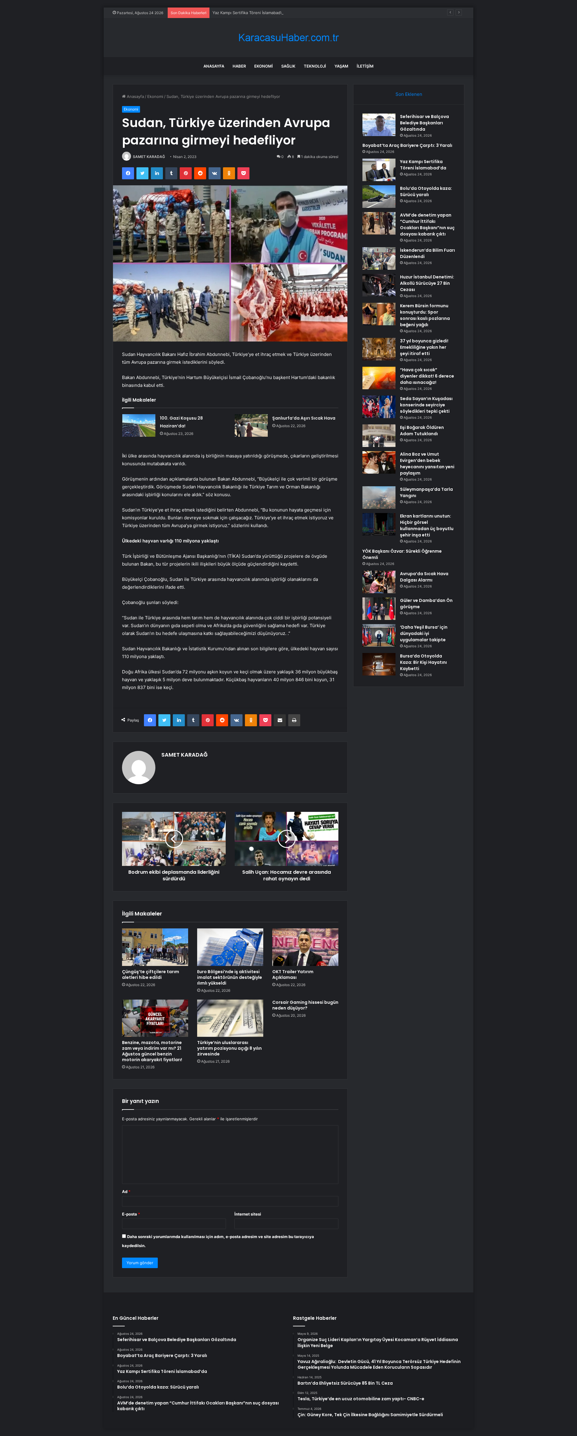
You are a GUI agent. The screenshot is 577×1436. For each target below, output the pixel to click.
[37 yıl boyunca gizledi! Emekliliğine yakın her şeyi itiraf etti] (378, 349)
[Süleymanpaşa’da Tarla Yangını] (378, 497)
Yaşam (341, 66)
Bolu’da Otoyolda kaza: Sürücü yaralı (426, 191)
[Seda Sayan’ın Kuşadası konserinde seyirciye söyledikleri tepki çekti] (378, 407)
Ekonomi (263, 66)
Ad (126, 1191)
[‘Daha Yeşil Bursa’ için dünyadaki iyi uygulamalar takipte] (378, 635)
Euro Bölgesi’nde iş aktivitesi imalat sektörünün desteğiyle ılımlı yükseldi (229, 977)
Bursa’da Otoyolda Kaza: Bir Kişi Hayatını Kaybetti (423, 662)
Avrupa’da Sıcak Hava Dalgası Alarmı (424, 577)
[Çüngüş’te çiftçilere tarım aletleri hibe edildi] (155, 947)
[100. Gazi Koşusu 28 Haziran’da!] (138, 425)
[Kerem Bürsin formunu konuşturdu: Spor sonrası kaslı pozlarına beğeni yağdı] (378, 314)
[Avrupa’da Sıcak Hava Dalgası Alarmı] (378, 582)
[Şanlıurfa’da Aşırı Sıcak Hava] (251, 425)
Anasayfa (213, 66)
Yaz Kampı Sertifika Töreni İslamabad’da (248, 12)
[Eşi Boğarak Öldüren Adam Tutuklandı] (378, 435)
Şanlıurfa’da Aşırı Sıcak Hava (303, 418)
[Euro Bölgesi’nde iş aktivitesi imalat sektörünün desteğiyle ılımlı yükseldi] (230, 947)
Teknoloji (315, 66)
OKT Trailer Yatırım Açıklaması (292, 974)
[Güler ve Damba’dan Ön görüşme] (378, 608)
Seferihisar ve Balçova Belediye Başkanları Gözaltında (424, 123)
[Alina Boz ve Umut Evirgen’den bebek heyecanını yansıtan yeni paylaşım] (378, 462)
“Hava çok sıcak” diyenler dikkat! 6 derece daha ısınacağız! (427, 376)
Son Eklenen (408, 94)
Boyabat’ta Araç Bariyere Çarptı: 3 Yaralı (407, 145)
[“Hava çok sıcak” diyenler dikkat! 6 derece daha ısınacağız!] (378, 378)
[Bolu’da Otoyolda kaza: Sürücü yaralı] (378, 196)
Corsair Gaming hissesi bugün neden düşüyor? (305, 1005)
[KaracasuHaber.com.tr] (288, 37)
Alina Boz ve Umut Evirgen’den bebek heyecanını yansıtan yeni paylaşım (427, 463)
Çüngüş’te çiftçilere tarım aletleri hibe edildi (150, 974)
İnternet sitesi (247, 1214)
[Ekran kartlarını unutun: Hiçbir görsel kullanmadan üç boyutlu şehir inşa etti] (378, 524)
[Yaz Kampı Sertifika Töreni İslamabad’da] (378, 170)
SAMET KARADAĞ (149, 156)
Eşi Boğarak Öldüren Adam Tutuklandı (422, 430)
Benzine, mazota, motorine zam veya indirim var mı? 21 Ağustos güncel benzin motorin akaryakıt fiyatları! (152, 1051)
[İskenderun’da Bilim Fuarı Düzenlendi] (378, 258)
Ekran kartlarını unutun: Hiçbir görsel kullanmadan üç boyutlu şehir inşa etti (426, 525)
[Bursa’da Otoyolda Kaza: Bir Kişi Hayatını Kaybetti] (378, 664)
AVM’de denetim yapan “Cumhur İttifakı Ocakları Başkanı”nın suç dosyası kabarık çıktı (427, 224)
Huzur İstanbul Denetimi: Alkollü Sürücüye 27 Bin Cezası (427, 283)
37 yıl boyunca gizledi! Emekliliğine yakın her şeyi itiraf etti (424, 347)
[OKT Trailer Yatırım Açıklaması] (305, 947)
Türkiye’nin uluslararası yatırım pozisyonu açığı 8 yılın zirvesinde (229, 1048)
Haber (239, 66)
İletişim (365, 66)
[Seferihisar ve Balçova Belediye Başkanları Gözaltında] (378, 125)
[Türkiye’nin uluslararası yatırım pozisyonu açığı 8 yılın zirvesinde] (230, 1018)
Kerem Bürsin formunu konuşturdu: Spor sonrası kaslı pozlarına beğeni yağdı (425, 315)
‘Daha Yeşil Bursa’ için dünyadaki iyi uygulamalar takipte (423, 633)
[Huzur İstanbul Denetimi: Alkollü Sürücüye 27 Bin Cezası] (378, 285)
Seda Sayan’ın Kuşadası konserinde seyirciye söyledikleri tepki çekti (426, 405)
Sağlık (288, 66)
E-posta (131, 1214)
